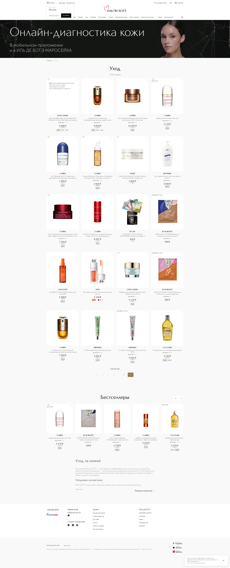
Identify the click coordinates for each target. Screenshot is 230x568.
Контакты (142, 526)
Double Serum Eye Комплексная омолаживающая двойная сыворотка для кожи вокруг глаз (63, 351)
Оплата (95, 522)
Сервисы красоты (98, 516)
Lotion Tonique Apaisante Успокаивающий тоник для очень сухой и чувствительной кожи (117, 439)
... (119, 375)
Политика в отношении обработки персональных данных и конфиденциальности (69, 549)
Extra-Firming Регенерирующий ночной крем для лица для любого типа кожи (132, 119)
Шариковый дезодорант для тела (167, 118)
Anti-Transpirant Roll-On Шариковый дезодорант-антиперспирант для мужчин (62, 177)
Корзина (180, 3)
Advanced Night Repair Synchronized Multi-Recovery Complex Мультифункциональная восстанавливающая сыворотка (63, 119)
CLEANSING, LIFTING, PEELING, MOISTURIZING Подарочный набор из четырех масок (132, 235)
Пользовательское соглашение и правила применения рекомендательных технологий (116, 549)
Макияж (80, 17)
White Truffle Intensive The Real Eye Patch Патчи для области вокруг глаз (132, 177)
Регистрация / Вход (161, 3)
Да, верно (66, 15)
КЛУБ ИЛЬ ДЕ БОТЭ (145, 513)
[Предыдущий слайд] (176, 398)
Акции (160, 17)
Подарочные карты (121, 17)
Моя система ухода (147, 17)
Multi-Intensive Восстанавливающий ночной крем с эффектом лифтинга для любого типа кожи (63, 235)
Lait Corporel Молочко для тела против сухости (167, 177)
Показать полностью (143, 491)
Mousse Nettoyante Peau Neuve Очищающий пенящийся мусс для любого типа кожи (97, 177)
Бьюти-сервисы (134, 17)
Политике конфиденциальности (196, 563)
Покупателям (70, 3)
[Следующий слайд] (181, 398)
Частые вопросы (98, 529)
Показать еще (115, 369)
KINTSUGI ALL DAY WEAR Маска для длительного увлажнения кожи (167, 235)
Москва (51, 3)
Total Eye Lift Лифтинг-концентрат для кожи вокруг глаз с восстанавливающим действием (97, 235)
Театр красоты (168, 17)
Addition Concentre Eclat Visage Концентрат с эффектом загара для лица (146, 439)
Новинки (93, 17)
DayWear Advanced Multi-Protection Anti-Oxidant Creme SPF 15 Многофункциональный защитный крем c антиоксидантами (132, 293)
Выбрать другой (54, 15)
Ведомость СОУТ (146, 549)
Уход (86, 17)
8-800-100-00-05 (74, 513)
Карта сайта (67, 545)
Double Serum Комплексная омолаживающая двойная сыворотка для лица (98, 119)
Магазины (62, 3)
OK (223, 560)
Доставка (96, 519)
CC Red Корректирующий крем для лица (97, 350)
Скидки (111, 17)
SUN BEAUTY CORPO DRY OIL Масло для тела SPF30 (63, 293)
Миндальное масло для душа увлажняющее (167, 350)
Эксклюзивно (102, 17)
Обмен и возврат (98, 526)
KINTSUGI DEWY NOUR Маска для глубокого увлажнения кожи (88, 439)
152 (124, 375)
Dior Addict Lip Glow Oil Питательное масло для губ (97, 293)
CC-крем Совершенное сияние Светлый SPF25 (132, 351)
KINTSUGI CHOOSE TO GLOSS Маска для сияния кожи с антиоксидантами (167, 293)
